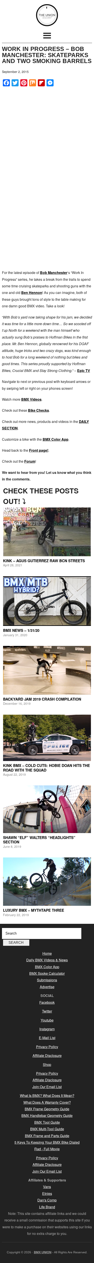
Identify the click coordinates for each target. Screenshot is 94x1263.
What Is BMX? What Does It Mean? (47, 1095)
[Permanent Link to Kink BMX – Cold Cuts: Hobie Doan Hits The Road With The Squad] (47, 738)
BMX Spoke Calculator (47, 973)
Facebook (47, 1002)
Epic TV (83, 370)
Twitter (47, 1011)
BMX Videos (31, 399)
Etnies (47, 1193)
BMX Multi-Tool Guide (47, 1128)
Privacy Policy (47, 1046)
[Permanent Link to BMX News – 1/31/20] (47, 601)
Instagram (47, 1028)
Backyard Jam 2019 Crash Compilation (42, 699)
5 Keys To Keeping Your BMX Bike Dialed (47, 1142)
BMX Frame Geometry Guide (47, 1108)
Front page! (38, 450)
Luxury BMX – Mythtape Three (33, 910)
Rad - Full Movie (47, 1148)
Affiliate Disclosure (47, 1055)
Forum (29, 461)
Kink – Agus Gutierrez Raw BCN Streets (44, 560)
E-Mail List (47, 1037)
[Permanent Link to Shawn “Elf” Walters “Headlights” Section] (47, 809)
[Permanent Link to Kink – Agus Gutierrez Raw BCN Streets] (47, 531)
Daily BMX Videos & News (47, 959)
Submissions (47, 979)
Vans (47, 1186)
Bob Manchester (53, 272)
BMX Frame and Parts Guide (47, 1135)
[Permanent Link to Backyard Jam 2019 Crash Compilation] (47, 670)
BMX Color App (55, 439)
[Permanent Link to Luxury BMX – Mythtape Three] (47, 881)
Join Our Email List (47, 1086)
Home (47, 953)
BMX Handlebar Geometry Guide (47, 1115)
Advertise (47, 986)
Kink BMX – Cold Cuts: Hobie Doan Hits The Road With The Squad (46, 767)
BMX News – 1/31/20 (21, 630)
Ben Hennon (31, 292)
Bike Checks (38, 410)
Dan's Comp (47, 1200)
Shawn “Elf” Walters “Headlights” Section (39, 839)
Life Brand (47, 1206)
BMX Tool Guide (47, 1122)
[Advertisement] (47, 138)
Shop (47, 1064)
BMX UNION (47, 15)
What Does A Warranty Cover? (47, 1102)
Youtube (47, 1020)
